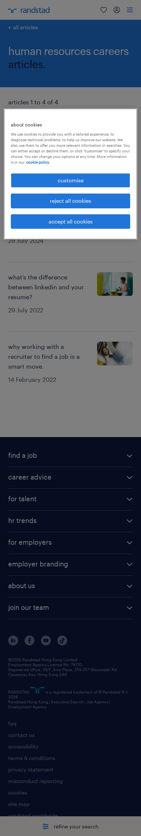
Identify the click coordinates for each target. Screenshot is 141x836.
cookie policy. (38, 162)
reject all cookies (70, 200)
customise (71, 180)
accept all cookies (71, 221)
